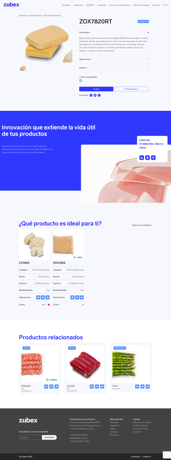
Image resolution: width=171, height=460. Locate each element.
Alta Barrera (36, 15)
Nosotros (66, 5)
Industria (114, 432)
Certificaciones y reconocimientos (140, 427)
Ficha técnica (130, 89)
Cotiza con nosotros (141, 225)
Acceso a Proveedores (119, 5)
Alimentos (114, 425)
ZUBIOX (90, 5)
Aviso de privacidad (142, 422)
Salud (112, 428)
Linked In (146, 456)
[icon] (91, 95)
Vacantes (114, 435)
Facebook (135, 456)
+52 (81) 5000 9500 (79, 441)
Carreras (156, 5)
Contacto (101, 5)
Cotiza (96, 89)
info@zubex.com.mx (79, 438)
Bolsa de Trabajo (141, 5)
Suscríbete (49, 437)
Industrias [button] (78, 5)
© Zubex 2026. (26, 456)
